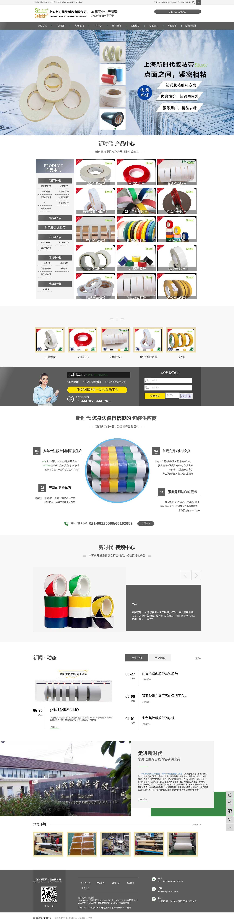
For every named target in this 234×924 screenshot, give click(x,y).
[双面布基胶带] (95, 176)
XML (175, 2)
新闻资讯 (116, 26)
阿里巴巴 (172, 26)
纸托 (56, 918)
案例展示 (115, 883)
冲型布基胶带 (64, 243)
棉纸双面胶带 (68, 2)
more (195, 824)
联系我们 (153, 26)
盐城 (124, 908)
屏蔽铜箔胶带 (95, 240)
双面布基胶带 (95, 183)
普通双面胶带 (58, 2)
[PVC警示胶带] (136, 261)
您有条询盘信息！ (185, 2)
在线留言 (135, 26)
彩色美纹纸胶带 (55, 227)
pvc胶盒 (78, 918)
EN (198, 2)
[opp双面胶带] (95, 261)
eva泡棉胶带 (46, 263)
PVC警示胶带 (136, 269)
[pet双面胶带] (136, 176)
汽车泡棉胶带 (46, 274)
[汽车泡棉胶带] (176, 204)
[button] (115, 129)
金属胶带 (55, 284)
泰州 (120, 908)
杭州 (129, 908)
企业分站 (157, 2)
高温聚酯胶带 (136, 240)
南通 (111, 908)
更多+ (198, 658)
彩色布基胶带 (46, 243)
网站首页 (42, 26)
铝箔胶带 (46, 289)
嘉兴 (107, 908)
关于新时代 (85, 883)
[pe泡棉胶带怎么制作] (73, 686)
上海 (90, 908)
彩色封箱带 (177, 240)
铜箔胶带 (55, 218)
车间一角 (98, 26)
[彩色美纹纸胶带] (136, 204)
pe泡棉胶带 (64, 263)
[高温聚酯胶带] (136, 233)
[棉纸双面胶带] (95, 290)
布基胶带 (55, 237)
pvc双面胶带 (46, 192)
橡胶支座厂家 (87, 918)
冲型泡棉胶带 (46, 269)
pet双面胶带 (64, 186)
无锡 (103, 908)
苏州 (98, 908)
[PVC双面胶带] (176, 290)
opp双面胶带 (77, 2)
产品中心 (100, 883)
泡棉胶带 (55, 257)
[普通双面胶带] (176, 176)
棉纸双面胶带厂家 (96, 212)
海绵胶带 (64, 269)
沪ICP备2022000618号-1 (121, 903)
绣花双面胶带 (64, 197)
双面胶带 (55, 180)
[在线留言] (230, 819)
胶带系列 (79, 26)
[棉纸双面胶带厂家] (95, 204)
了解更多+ (54, 727)
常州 (116, 908)
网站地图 (164, 2)
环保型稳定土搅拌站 (66, 918)
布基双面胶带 (64, 192)
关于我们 (61, 26)
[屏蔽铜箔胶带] (95, 233)
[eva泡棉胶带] (176, 261)
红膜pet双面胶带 (46, 200)
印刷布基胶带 (46, 248)
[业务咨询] (230, 795)
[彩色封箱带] (176, 233)
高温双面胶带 (64, 203)
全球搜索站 (190, 26)
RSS (170, 2)
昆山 (94, 908)
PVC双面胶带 (176, 297)
